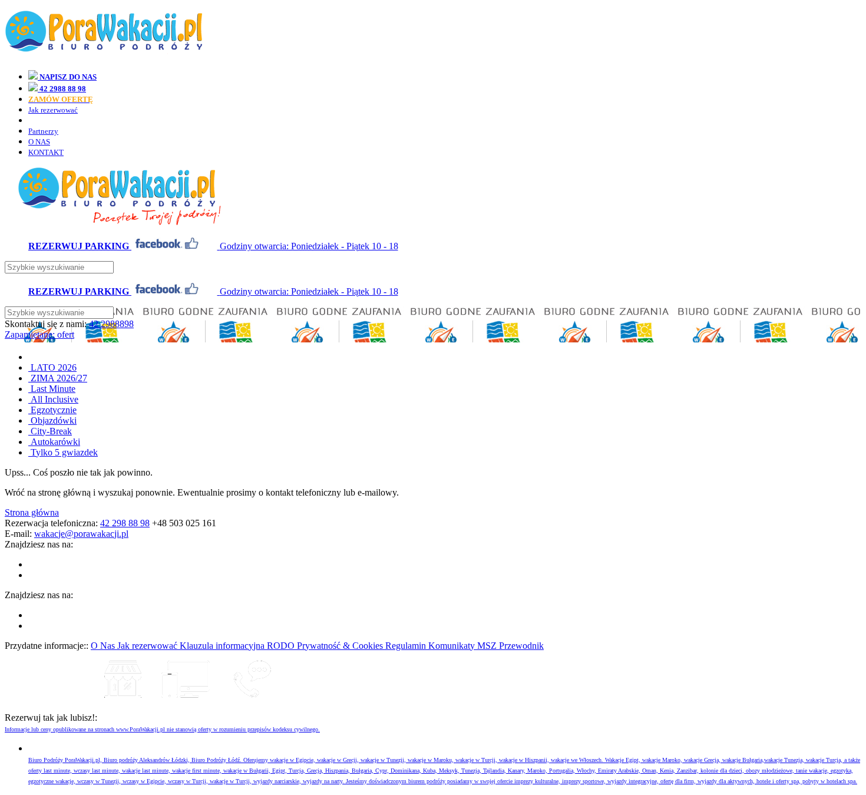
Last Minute (51, 389)
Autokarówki (54, 442)
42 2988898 (111, 324)
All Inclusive (53, 399)
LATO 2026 (52, 367)
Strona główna (32, 512)
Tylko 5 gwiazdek (63, 452)
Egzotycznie (52, 410)
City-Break (50, 431)
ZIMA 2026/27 (57, 378)
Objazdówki (52, 420)
